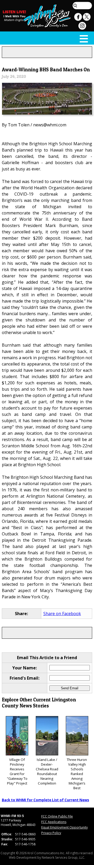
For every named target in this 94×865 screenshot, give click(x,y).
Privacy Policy (51, 833)
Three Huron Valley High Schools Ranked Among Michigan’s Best (77, 773)
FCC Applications (53, 822)
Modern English (14, 20)
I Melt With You (14, 16)
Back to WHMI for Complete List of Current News (45, 800)
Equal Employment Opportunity (64, 827)
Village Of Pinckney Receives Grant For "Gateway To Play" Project (17, 771)
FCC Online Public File (57, 816)
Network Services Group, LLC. (63, 857)
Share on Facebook (62, 613)
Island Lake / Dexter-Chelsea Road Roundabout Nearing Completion (47, 771)
